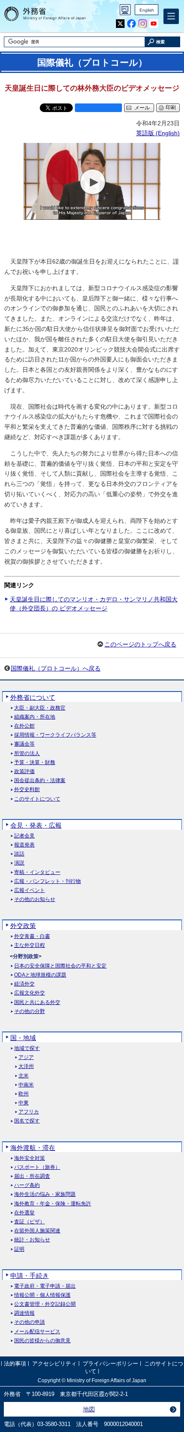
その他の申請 (29, 1322)
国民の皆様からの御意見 (42, 1341)
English (146, 10)
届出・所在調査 (32, 1176)
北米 (23, 1076)
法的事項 (15, 1363)
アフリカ (28, 1112)
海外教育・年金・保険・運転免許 (52, 1204)
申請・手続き (29, 1275)
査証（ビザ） (29, 1222)
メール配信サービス (37, 1332)
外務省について (32, 697)
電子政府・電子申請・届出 (45, 1286)
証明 (19, 1249)
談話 (19, 854)
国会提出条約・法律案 (39, 780)
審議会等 (24, 744)
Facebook (131, 23)
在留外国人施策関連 (37, 1231)
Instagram (142, 23)
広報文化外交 (29, 993)
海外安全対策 (29, 1158)
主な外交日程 (29, 945)
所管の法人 (27, 753)
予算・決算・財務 (34, 762)
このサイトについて (37, 799)
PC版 (125, 9)
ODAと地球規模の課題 (40, 975)
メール (142, 108)
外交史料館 (27, 789)
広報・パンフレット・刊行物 (47, 881)
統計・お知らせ (32, 1240)
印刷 (171, 107)
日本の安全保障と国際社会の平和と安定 (60, 966)
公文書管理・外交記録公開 (45, 1304)
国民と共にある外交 (37, 1002)
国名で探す (27, 1121)
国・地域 (23, 1037)
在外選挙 (24, 1213)
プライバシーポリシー (110, 1363)
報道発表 (24, 845)
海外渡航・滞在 (32, 1147)
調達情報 (24, 1313)
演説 (19, 863)
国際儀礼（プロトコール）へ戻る (56, 668)
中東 (23, 1103)
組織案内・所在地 (34, 717)
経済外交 (24, 984)
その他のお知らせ (34, 899)
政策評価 (24, 771)
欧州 (23, 1094)
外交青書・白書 (32, 936)
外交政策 (23, 925)
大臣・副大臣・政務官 (39, 708)
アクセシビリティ (54, 1363)
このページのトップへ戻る (140, 644)
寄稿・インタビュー (37, 872)
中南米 (26, 1085)
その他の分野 (29, 1011)
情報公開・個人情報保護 (42, 1295)
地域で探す (27, 1048)
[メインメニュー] (171, 16)
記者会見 (24, 836)
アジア (26, 1057)
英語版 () (158, 133)
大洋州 (26, 1066)
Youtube (153, 23)
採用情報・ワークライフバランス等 (55, 735)
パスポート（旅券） (37, 1167)
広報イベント (29, 890)
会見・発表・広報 (36, 825)
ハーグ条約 (27, 1185)
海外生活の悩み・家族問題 (45, 1194)
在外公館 (24, 726)
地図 (89, 1409)
